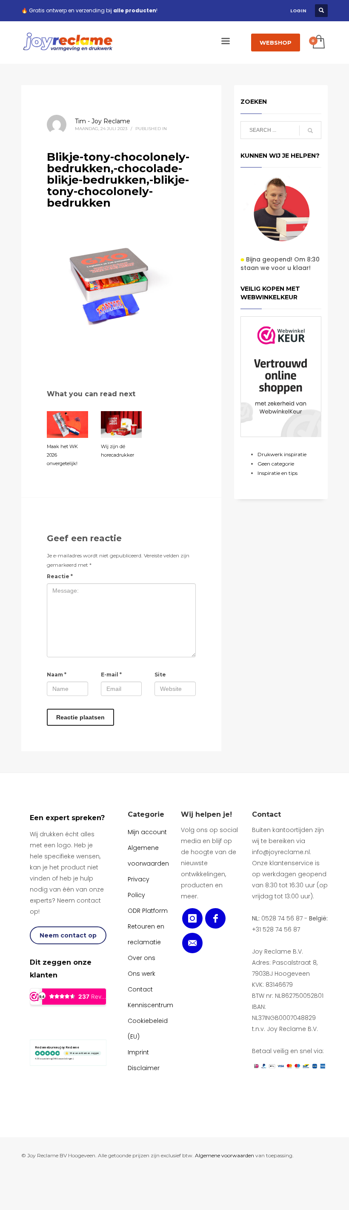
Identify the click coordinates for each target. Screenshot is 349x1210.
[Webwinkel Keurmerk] (280, 376)
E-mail (111, 674)
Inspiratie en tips (277, 473)
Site (160, 674)
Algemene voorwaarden (224, 1155)
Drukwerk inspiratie (281, 454)
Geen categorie (275, 463)
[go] (310, 130)
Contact (266, 814)
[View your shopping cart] (318, 42)
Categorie (146, 814)
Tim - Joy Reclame (102, 121)
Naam (56, 674)
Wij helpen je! (206, 814)
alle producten (134, 10)
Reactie (60, 576)
